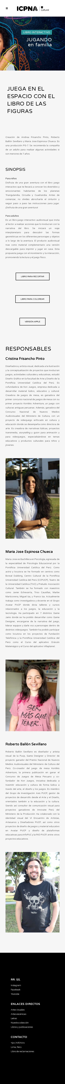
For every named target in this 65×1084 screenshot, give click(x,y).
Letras (14, 1018)
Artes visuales (17, 1009)
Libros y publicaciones (22, 1027)
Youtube (15, 994)
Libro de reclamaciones (22, 1051)
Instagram (16, 985)
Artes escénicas (18, 1014)
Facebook (15, 989)
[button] (33, 276)
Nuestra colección (20, 1022)
